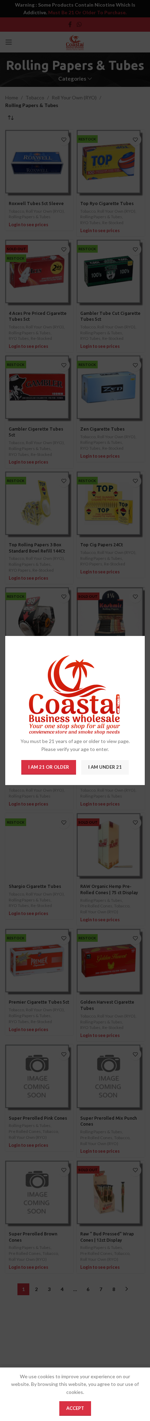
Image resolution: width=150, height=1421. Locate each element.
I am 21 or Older (48, 767)
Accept (75, 1408)
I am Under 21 (105, 767)
